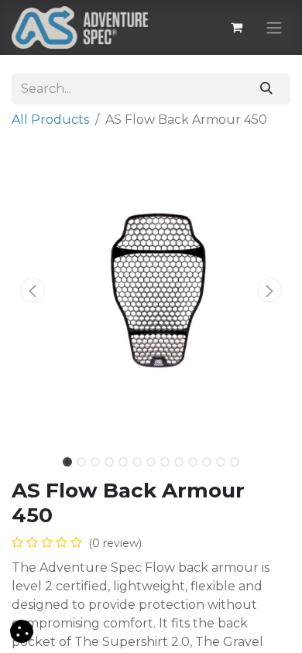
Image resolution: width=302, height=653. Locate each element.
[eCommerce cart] (236, 27)
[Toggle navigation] (274, 27)
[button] (32, 290)
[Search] (266, 89)
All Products (50, 119)
